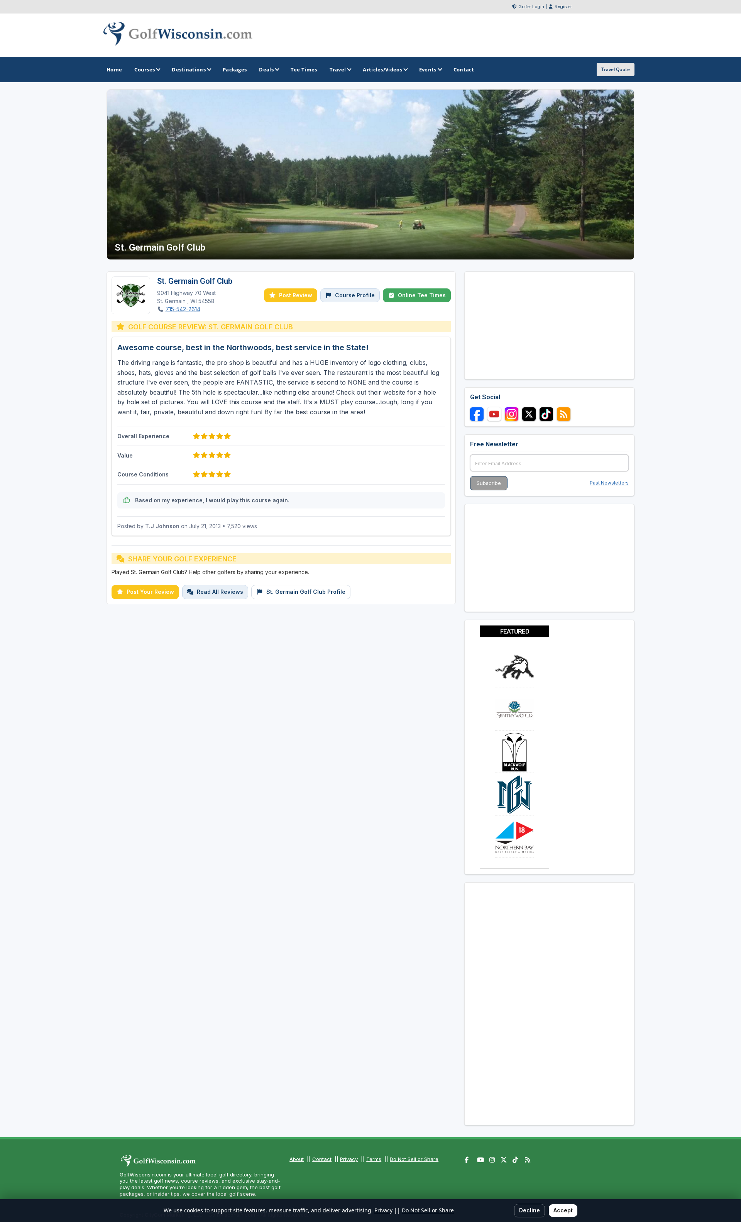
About (296, 1159)
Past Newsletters (609, 483)
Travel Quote (615, 69)
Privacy (349, 1159)
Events (427, 69)
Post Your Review (150, 591)
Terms (373, 1159)
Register (563, 6)
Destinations (189, 69)
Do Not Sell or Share (414, 1159)
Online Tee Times (422, 295)
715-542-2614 (183, 309)
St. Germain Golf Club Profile (305, 591)
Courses (144, 69)
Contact (322, 1159)
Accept (563, 1210)
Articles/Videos (382, 69)
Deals (266, 69)
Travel (338, 69)
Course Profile (355, 295)
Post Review (295, 295)
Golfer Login (531, 6)
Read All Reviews (220, 591)
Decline (529, 1210)
